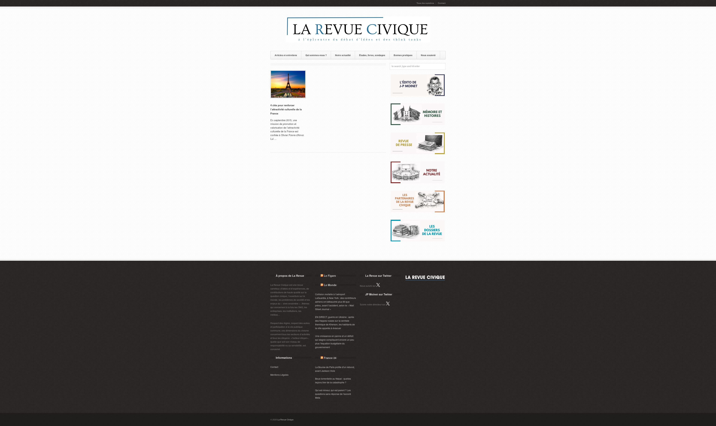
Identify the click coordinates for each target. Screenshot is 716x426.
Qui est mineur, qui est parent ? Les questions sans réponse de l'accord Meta (333, 394)
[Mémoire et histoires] (418, 124)
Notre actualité (343, 55)
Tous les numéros (425, 3)
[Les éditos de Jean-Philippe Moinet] (418, 95)
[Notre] (418, 182)
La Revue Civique (285, 419)
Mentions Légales (279, 374)
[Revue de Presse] (418, 153)
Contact (442, 3)
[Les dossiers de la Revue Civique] (418, 240)
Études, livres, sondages (372, 55)
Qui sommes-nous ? (316, 55)
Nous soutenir (428, 55)
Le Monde (330, 285)
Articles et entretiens (286, 55)
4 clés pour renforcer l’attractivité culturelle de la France (286, 109)
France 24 (330, 358)
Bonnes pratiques (403, 55)
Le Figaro (330, 275)
